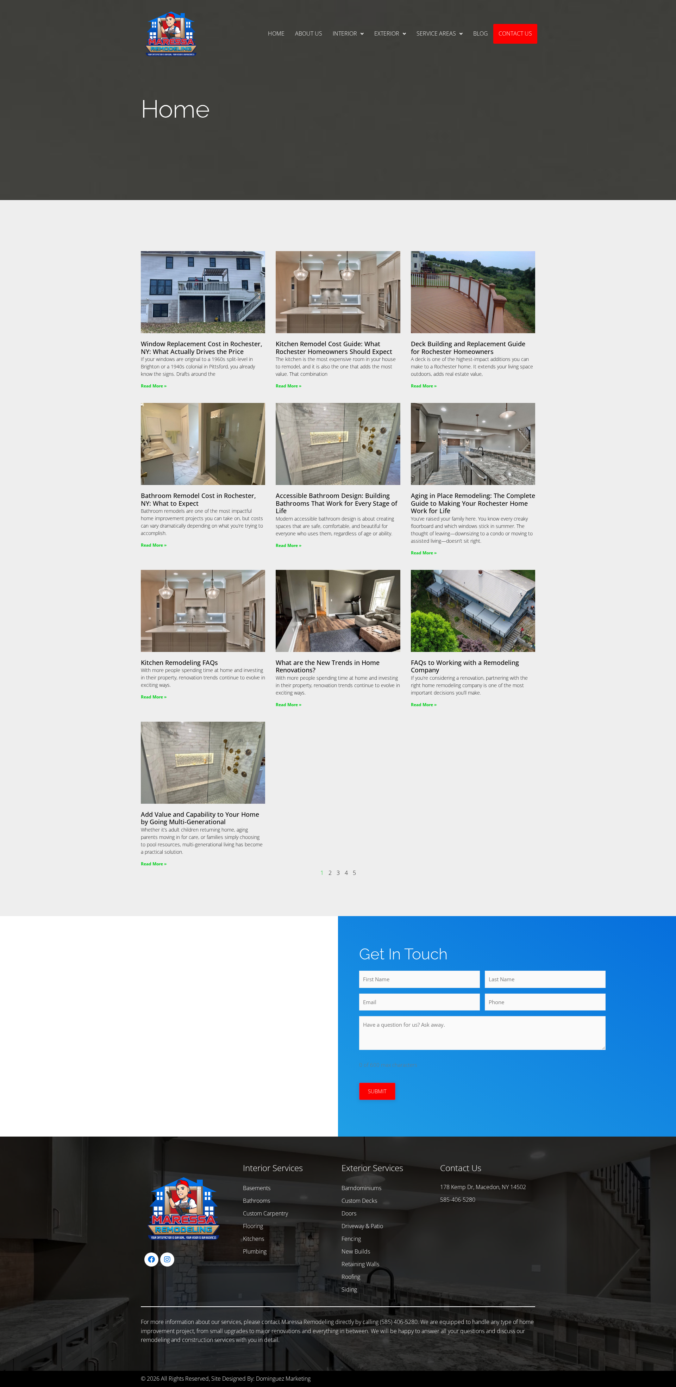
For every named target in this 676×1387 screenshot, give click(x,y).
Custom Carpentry (265, 1213)
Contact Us (515, 33)
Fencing (351, 1239)
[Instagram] (167, 1259)
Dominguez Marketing (283, 1378)
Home (276, 33)
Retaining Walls (360, 1264)
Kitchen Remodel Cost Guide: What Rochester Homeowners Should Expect (334, 348)
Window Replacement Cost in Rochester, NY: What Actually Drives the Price (201, 348)
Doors (349, 1213)
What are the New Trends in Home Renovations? (328, 666)
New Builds (356, 1251)
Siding (349, 1289)
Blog (480, 33)
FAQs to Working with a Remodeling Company (465, 666)
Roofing (351, 1277)
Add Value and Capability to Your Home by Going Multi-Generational (200, 818)
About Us (308, 33)
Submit (377, 1091)
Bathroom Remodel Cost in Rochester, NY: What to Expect (198, 499)
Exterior (386, 33)
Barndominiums (361, 1188)
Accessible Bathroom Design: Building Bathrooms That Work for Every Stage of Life (336, 503)
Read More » (154, 386)
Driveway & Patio (362, 1226)
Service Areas (436, 33)
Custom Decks (359, 1201)
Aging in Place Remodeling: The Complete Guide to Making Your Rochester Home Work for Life (473, 503)
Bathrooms (256, 1201)
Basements (256, 1188)
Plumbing (255, 1251)
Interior (345, 33)
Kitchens (253, 1239)
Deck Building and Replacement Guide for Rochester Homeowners (468, 348)
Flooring (253, 1226)
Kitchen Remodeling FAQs (179, 662)
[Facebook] (151, 1259)
